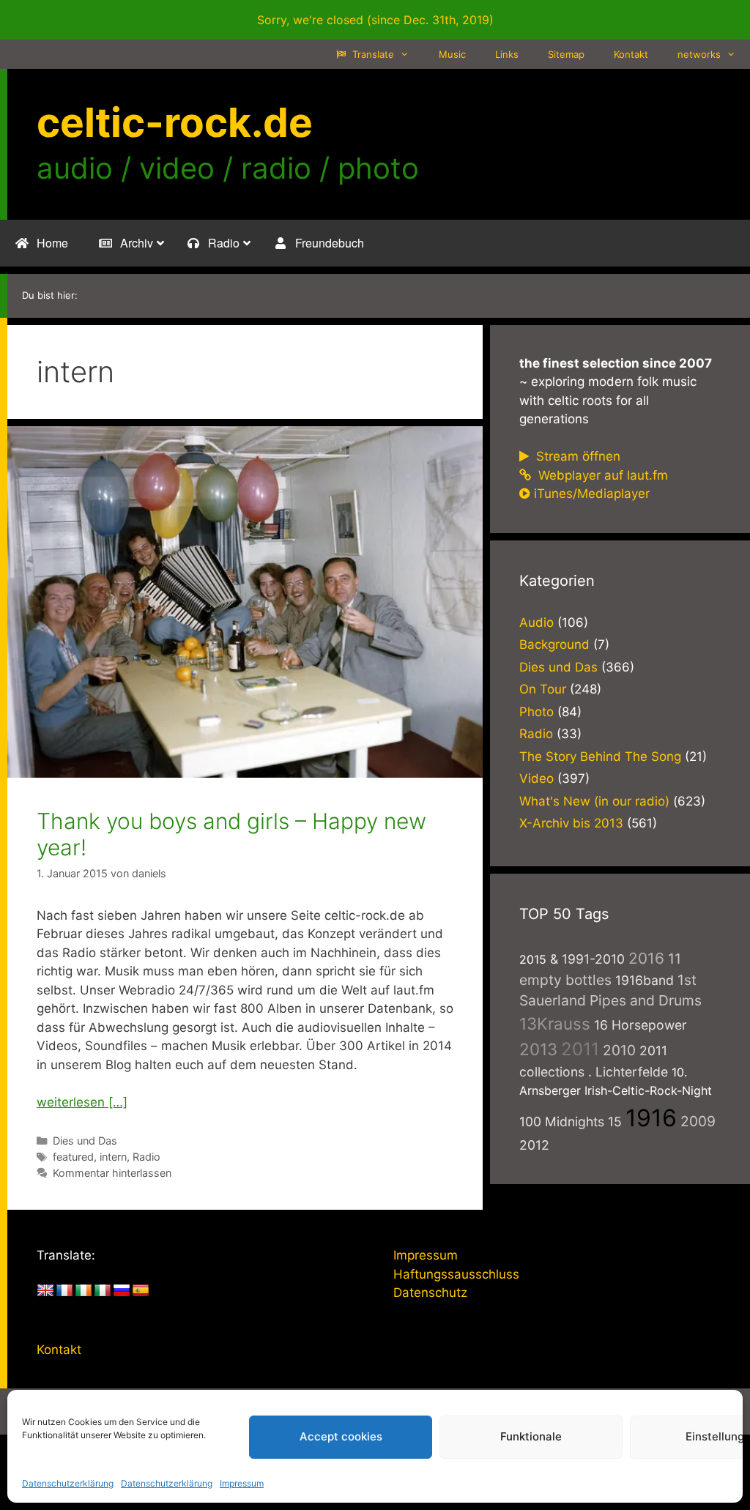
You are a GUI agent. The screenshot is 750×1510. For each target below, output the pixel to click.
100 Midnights (561, 1121)
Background (554, 644)
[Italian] (102, 1291)
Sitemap (566, 54)
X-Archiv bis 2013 (571, 823)
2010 (619, 1050)
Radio (146, 1156)
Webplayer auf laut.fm (601, 475)
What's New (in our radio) (594, 801)
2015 (532, 959)
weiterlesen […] (82, 1102)
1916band (644, 980)
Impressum (242, 1483)
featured (73, 1156)
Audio (536, 622)
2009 (698, 1121)
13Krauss (554, 1023)
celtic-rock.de (175, 122)
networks (699, 54)
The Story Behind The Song (600, 756)
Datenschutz (430, 1292)
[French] (64, 1291)
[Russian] (121, 1291)
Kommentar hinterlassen (112, 1173)
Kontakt (631, 54)
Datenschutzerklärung (68, 1483)
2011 (580, 1049)
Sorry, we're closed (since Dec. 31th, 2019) (375, 19)
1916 (651, 1118)
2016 (646, 958)
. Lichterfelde (628, 1071)
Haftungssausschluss (456, 1274)
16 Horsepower (640, 1025)
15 (615, 1121)
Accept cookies (341, 1436)
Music (452, 54)
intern (113, 1156)
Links (507, 54)
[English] (45, 1291)
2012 (534, 1145)
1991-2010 (593, 959)
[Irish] (83, 1291)
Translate (371, 54)
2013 (538, 1049)
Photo (536, 711)
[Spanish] (140, 1291)
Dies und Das (85, 1140)
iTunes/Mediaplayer (592, 493)
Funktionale (531, 1436)
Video (536, 778)
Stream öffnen (576, 456)
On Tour (542, 689)
